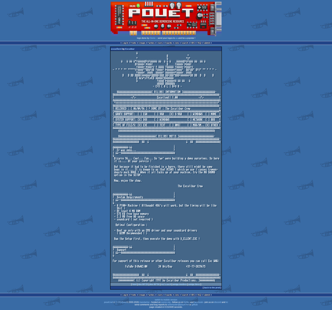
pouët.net (108, 302)
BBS (192, 43)
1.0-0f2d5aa (120, 302)
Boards (168, 43)
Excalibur (130, 49)
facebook (198, 302)
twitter (187, 302)
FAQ (199, 43)
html (134, 284)
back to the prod (212, 287)
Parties (151, 43)
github (195, 304)
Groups (141, 43)
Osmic (153, 38)
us (177, 38)
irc (227, 302)
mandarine (144, 302)
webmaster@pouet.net (178, 304)
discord (217, 302)
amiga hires (194, 284)
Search (184, 43)
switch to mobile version (166, 300)
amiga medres (180, 284)
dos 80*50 (154, 284)
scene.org (165, 302)
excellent (116, 48)
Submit (206, 43)
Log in (125, 43)
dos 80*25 (143, 284)
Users (160, 43)
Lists (176, 43)
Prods (133, 43)
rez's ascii (166, 284)
